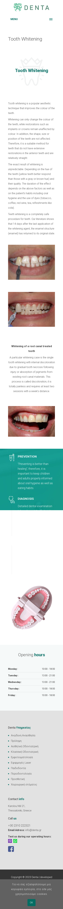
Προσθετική (18, 779)
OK (31, 902)
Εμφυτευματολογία (22, 757)
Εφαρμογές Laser (21, 762)
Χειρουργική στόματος (24, 784)
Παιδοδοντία (18, 768)
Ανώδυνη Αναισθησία (23, 735)
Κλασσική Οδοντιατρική (24, 751)
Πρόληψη (16, 740)
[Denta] (31, 7)
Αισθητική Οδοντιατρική (24, 746)
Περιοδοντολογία (21, 773)
